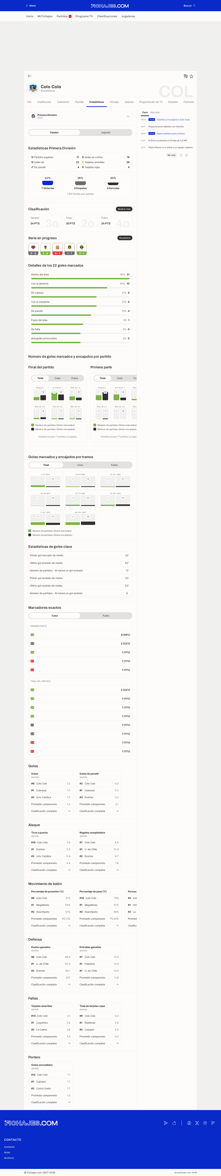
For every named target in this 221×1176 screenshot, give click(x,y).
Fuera (74, 378)
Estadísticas (96, 101)
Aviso (7, 1152)
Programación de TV (150, 101)
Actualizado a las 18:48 (185, 1172)
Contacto (9, 1146)
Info (29, 101)
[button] (31, 5)
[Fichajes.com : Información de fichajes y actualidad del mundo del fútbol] (110, 6)
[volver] (30, 76)
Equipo (54, 132)
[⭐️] (191, 76)
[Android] (166, 1123)
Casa (57, 378)
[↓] (186, 155)
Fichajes (114, 101)
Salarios (129, 101)
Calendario (63, 101)
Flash (145, 112)
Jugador (105, 132)
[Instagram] (205, 1123)
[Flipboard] (212, 1123)
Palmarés (189, 101)
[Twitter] (197, 1123)
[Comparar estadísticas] (186, 76)
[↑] (181, 155)
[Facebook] (189, 1123)
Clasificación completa (44, 811)
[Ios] (174, 1123)
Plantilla (79, 101)
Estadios (173, 101)
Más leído (155, 112)
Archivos (9, 1157)
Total (40, 378)
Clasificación (44, 101)
